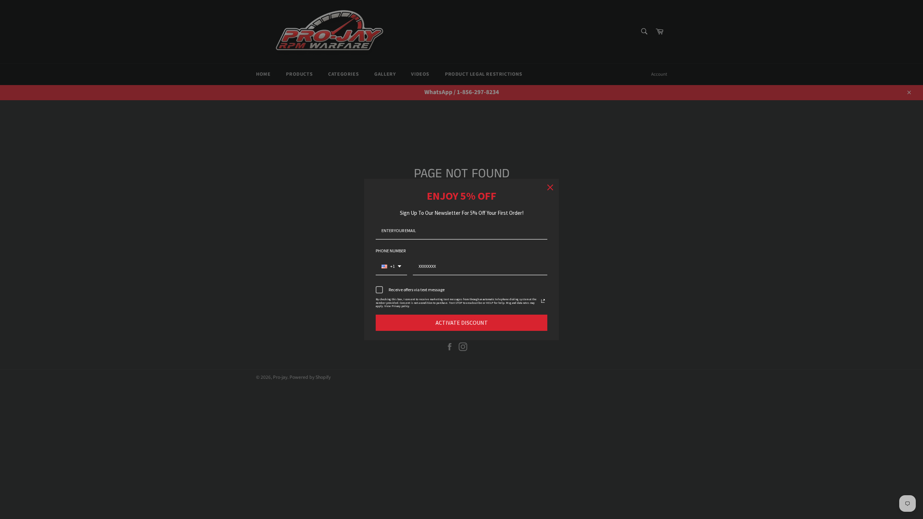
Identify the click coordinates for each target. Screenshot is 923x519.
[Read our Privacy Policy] (543, 301)
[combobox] (391, 266)
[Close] (550, 187)
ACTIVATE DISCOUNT (462, 322)
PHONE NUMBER (391, 250)
